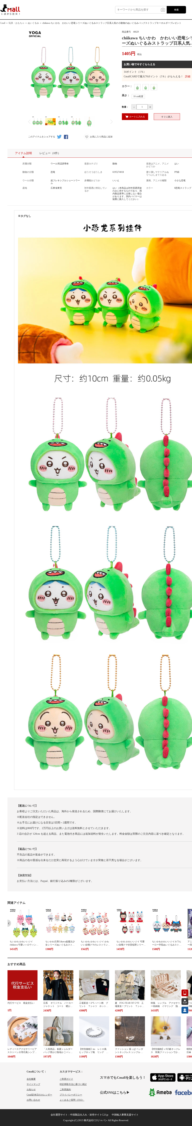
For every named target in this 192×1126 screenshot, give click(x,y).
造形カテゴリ (91, 163)
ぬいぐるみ (33, 23)
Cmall (2, 23)
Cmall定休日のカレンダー (39, 1094)
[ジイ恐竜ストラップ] (145, 87)
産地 (24, 188)
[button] (9, 923)
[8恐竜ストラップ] (137, 87)
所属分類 (27, 163)
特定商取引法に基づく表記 (73, 1084)
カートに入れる (137, 116)
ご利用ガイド (66, 1079)
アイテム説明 (23, 153)
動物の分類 (28, 172)
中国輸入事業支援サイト (125, 1114)
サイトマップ (33, 1084)
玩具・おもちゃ (16, 23)
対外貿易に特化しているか (95, 189)
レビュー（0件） (50, 153)
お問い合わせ (33, 1100)
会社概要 (31, 1079)
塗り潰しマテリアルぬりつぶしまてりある (157, 173)
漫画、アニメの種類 (156, 180)
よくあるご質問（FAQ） (72, 1100)
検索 (176, 9)
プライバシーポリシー (71, 1094)
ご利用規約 (65, 1089)
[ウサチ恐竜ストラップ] (154, 87)
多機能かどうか (92, 180)
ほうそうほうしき (93, 172)
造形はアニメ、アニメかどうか (157, 165)
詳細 (187, 76)
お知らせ (31, 1089)
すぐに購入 (166, 117)
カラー (149, 188)
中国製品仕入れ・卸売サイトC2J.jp (89, 1114)
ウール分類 (28, 180)
